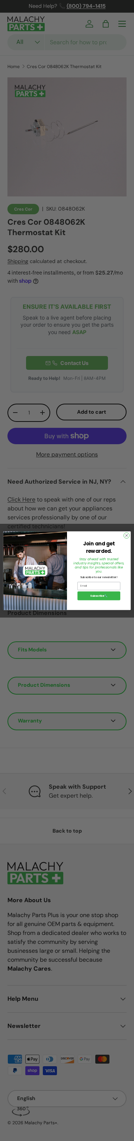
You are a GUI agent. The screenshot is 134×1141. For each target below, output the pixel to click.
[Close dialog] (126, 535)
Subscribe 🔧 (99, 595)
